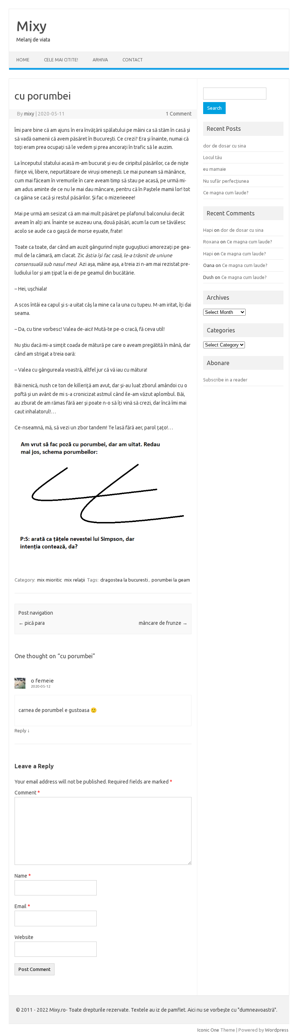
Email (22, 906)
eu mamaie (214, 168)
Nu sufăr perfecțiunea (226, 180)
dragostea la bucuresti (124, 579)
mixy (29, 114)
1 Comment (179, 114)
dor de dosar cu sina (224, 145)
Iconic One (208, 1029)
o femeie (42, 680)
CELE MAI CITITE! (61, 59)
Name (23, 876)
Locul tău (212, 157)
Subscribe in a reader (225, 379)
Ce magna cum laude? (226, 192)
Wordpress (277, 1029)
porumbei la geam (171, 579)
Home (22, 59)
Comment (27, 793)
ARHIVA (100, 59)
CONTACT (132, 59)
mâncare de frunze (163, 623)
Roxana (211, 241)
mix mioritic (49, 579)
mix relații (74, 579)
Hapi (208, 229)
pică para (32, 623)
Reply (20, 730)
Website (24, 937)
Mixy (31, 25)
